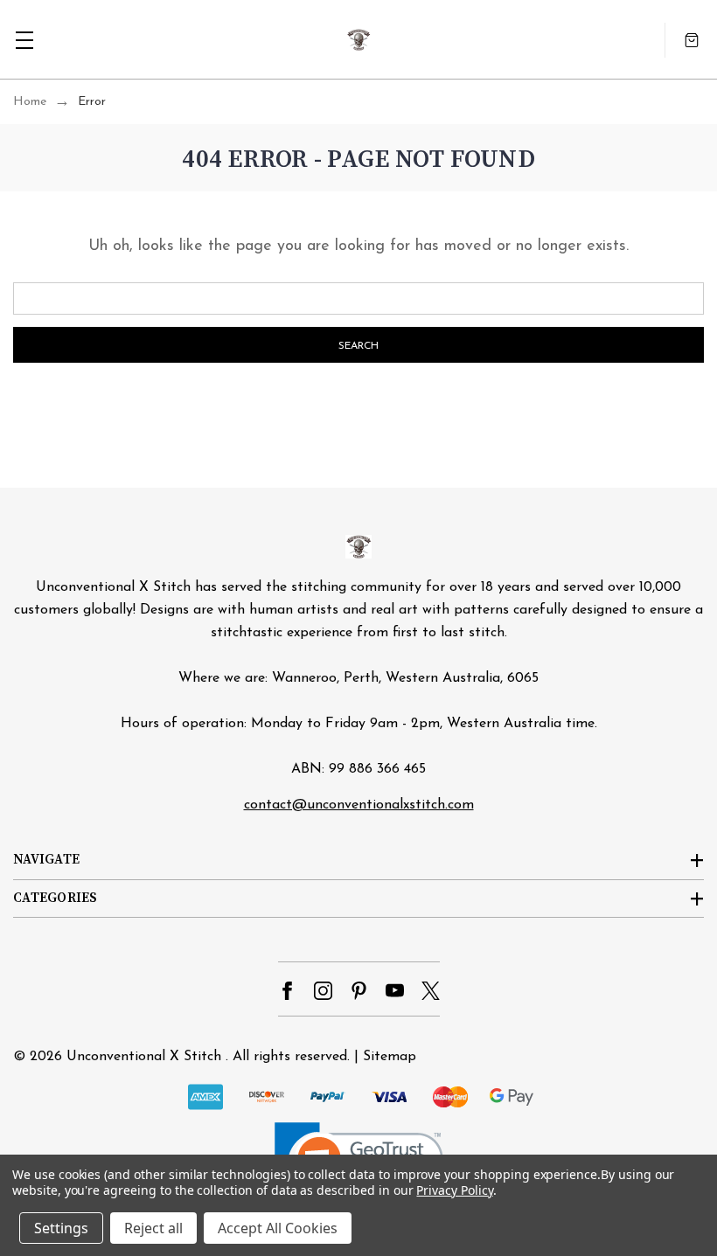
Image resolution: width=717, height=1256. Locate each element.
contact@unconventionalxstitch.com (359, 805)
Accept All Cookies (278, 1228)
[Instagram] (323, 991)
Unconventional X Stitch (143, 1057)
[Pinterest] (359, 991)
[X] (430, 991)
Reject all (153, 1228)
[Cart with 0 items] (691, 39)
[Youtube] (395, 991)
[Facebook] (287, 991)
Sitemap (389, 1057)
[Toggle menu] (24, 40)
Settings (61, 1228)
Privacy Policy (454, 1190)
